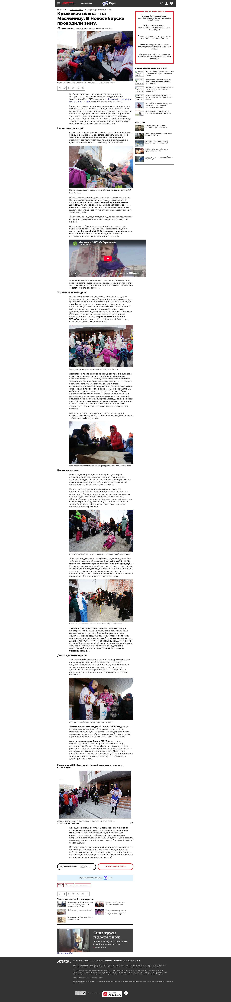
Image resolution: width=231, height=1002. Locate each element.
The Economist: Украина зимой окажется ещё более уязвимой (156, 142)
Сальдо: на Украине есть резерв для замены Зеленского (158, 134)
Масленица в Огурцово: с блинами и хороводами (115, 903)
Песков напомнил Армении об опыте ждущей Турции (159, 158)
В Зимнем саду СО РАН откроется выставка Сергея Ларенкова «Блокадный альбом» (80, 904)
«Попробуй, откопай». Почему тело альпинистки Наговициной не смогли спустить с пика (159, 105)
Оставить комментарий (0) (115, 866)
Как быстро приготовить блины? (80, 910)
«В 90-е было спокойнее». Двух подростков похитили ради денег (158, 112)
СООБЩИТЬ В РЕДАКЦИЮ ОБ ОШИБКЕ (127, 961)
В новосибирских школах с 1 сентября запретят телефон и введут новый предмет (154, 18)
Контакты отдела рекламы (101, 961)
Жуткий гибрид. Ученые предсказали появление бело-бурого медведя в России (160, 73)
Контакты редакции (80, 961)
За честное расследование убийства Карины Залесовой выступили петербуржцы (116, 912)
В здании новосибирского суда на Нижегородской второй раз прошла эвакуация (154, 56)
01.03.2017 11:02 (62, 10)
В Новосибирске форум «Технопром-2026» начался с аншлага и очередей (154, 28)
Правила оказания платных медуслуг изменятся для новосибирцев (154, 37)
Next (128, 791)
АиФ (113, 82)
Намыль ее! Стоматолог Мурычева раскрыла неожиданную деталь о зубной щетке (158, 81)
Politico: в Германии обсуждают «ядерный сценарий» (156, 150)
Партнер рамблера (94, 993)
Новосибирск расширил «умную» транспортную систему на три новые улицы (154, 47)
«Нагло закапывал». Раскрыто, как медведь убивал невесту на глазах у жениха (159, 97)
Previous (62, 791)
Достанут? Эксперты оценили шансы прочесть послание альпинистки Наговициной (159, 89)
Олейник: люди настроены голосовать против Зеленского (157, 126)
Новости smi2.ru (65, 953)
